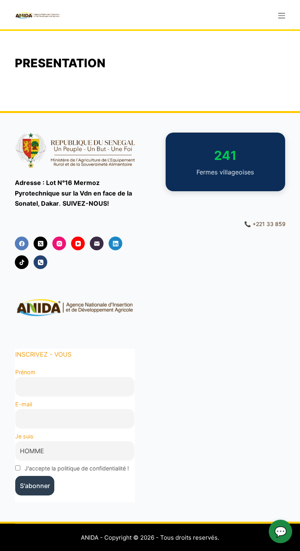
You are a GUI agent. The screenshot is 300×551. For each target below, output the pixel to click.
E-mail (23, 404)
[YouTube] (78, 243)
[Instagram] (59, 243)
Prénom (25, 372)
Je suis (24, 436)
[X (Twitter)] (40, 243)
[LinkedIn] (115, 243)
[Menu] (281, 15)
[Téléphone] (40, 262)
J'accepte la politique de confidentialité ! (77, 468)
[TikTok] (22, 262)
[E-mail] (97, 243)
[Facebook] (22, 243)
